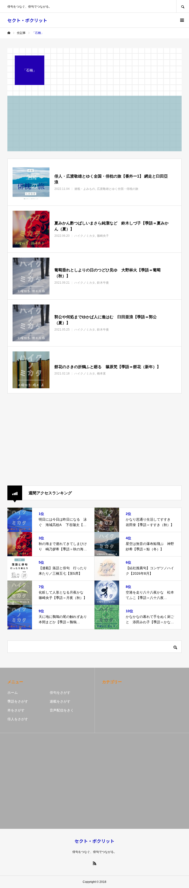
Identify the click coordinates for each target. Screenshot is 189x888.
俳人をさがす (17, 719)
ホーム (12, 692)
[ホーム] (8, 33)
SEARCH (182, 6)
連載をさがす (60, 701)
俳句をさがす (60, 692)
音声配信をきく (62, 710)
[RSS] (94, 863)
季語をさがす (17, 701)
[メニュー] (181, 20)
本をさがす (16, 710)
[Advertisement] (94, 439)
